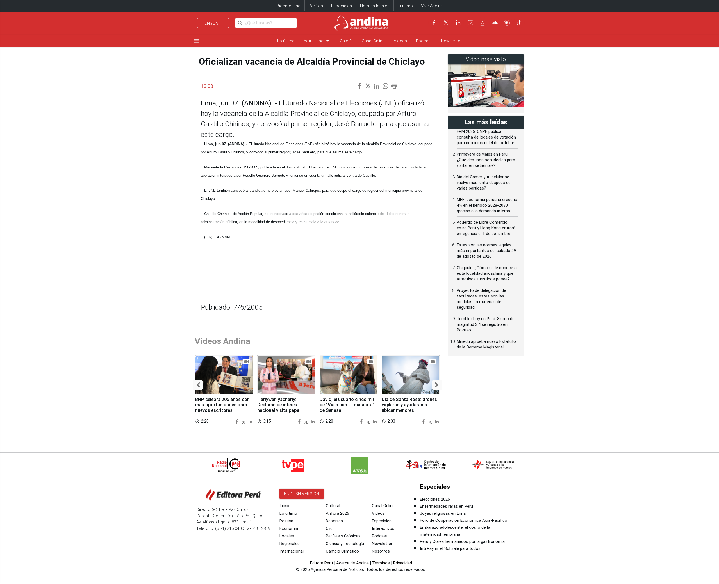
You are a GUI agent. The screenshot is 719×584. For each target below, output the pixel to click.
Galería (346, 40)
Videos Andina (222, 341)
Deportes (334, 520)
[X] (446, 22)
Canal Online (373, 40)
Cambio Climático (342, 551)
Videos (400, 40)
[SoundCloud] (494, 22)
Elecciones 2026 (435, 499)
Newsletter (451, 40)
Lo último (286, 40)
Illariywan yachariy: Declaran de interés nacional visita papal (279, 405)
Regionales (289, 543)
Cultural (333, 505)
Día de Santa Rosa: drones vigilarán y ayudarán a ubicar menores (409, 405)
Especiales (341, 5)
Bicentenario (289, 5)
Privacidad (402, 562)
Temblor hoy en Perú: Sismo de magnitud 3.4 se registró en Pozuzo (486, 324)
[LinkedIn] (458, 22)
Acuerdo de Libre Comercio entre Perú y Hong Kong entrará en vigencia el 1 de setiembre (486, 228)
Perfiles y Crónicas (343, 536)
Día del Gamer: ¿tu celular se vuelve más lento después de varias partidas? (484, 182)
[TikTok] (519, 22)
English (213, 23)
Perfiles (316, 5)
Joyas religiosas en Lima (443, 513)
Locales (286, 536)
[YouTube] (470, 22)
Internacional (291, 551)
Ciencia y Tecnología (345, 543)
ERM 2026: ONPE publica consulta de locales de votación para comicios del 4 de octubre (486, 137)
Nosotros (381, 551)
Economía (288, 528)
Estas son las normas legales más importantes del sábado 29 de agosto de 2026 (486, 251)
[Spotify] (507, 22)
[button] (198, 385)
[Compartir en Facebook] (237, 421)
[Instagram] (482, 22)
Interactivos (383, 528)
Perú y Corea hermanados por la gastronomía (462, 541)
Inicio (284, 505)
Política (286, 520)
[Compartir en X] (244, 421)
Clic (329, 528)
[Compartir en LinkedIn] (250, 421)
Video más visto (486, 59)
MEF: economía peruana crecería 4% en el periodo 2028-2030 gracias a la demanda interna (487, 205)
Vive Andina (432, 5)
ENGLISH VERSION (301, 493)
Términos (381, 562)
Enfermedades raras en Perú (446, 506)
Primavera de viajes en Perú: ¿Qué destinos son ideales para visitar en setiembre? (486, 160)
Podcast (424, 40)
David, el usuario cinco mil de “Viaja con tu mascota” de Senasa (347, 405)
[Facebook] (434, 22)
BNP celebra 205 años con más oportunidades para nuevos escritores (222, 405)
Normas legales (375, 5)
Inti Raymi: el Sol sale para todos (450, 548)
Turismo (405, 5)
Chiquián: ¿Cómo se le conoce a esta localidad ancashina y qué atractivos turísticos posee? (487, 273)
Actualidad (317, 41)
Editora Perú (321, 562)
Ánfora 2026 (337, 513)
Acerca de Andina (352, 562)
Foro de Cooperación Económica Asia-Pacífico (463, 520)
